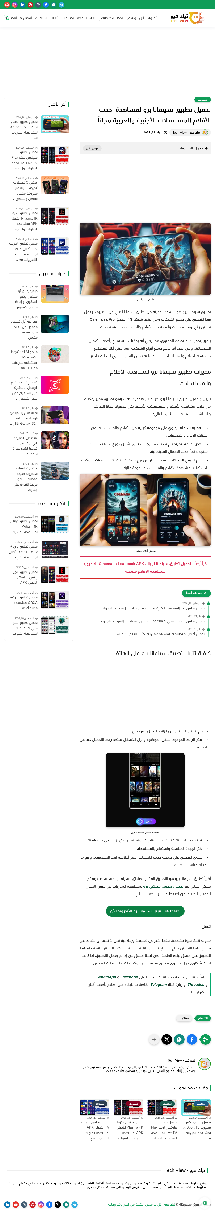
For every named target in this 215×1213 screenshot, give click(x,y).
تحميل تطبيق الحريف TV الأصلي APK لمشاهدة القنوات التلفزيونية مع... (95, 1130)
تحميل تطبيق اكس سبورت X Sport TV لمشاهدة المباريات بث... (197, 1130)
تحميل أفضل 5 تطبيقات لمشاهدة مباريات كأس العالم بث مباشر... (159, 634)
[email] (7, 5)
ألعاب (54, 18)
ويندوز (131, 18)
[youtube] (16, 1204)
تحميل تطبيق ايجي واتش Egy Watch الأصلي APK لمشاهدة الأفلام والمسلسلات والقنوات (25, 578)
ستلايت (41, 18)
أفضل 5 (26, 18)
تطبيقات (67, 18)
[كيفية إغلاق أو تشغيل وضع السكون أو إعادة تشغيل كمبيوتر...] (55, 294)
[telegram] (61, 5)
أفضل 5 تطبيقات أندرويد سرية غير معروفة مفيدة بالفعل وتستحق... (25, 190)
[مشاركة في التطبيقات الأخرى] (154, 1039)
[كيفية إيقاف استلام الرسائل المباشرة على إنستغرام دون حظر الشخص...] (55, 385)
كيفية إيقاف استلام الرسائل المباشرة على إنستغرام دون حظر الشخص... (24, 390)
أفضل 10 (10, 18)
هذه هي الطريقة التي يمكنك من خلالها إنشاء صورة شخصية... (25, 446)
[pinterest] (30, 5)
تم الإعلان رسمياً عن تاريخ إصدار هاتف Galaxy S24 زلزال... (23, 418)
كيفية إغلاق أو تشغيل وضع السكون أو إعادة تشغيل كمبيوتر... (26, 299)
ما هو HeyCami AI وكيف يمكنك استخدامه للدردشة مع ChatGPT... (24, 360)
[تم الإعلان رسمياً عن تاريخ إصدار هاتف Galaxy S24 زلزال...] (55, 415)
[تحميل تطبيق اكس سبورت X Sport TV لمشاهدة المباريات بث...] (55, 124)
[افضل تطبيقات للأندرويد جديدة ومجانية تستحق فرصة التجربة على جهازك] (55, 471)
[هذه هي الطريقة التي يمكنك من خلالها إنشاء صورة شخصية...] (55, 440)
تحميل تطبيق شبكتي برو (163, 886)
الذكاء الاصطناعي (111, 18)
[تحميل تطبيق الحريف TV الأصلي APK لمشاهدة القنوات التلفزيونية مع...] (55, 246)
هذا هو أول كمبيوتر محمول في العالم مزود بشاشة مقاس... (24, 329)
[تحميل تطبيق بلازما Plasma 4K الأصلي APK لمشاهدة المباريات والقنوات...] (55, 216)
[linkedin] (22, 5)
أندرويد (152, 18)
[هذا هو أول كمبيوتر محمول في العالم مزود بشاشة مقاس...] (55, 324)
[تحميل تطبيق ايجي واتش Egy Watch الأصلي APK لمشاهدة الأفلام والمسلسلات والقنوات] (55, 574)
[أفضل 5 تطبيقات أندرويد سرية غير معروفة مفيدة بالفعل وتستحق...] (55, 185)
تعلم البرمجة (86, 18)
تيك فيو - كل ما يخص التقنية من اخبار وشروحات (141, 1204)
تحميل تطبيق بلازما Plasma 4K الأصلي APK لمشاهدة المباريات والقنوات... (129, 1130)
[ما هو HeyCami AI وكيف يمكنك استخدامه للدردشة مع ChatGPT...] (55, 354)
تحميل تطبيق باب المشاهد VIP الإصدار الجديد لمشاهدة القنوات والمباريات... (151, 608)
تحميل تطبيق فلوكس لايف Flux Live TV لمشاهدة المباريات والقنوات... (163, 1130)
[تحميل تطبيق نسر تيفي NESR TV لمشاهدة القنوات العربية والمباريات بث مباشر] (55, 625)
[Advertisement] (107, 64)
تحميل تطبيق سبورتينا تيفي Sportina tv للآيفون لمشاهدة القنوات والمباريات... (150, 621)
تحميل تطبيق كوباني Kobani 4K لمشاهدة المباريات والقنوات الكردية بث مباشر (24, 527)
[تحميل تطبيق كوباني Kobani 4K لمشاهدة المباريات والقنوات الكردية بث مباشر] (55, 524)
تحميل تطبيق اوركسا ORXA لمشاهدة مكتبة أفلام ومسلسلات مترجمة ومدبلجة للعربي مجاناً (23, 603)
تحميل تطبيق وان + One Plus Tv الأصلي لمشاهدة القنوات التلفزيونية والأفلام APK (23, 552)
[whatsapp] (53, 5)
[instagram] (15, 5)
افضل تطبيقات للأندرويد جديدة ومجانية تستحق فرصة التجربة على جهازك (26, 478)
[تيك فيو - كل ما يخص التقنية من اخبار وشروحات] (187, 18)
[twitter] (58, 1204)
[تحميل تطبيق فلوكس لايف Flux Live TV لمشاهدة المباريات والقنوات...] (55, 155)
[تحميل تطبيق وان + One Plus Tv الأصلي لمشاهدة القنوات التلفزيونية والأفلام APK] (55, 549)
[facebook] (46, 5)
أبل (141, 18)
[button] (192, 1039)
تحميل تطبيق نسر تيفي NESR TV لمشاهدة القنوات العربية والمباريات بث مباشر (23, 628)
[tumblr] (38, 5)
